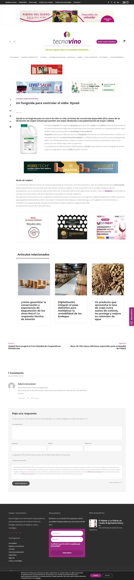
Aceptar (95, 575)
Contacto (76, 2)
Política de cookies (46, 2)
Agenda (79, 57)
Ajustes (107, 575)
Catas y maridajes (90, 57)
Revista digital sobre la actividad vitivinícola (67, 49)
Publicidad (23, 2)
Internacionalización (57, 57)
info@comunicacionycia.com (95, 472)
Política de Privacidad (27, 474)
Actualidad (14, 57)
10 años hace (21, 398)
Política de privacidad (63, 2)
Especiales (71, 57)
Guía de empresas (116, 57)
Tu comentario (17, 424)
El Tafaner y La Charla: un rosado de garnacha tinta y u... (111, 523)
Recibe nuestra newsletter (107, 42)
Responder (36, 398)
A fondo (43, 57)
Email (50, 443)
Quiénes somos (11, 2)
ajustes (38, 578)
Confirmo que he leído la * (65, 545)
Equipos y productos (29, 57)
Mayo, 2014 (19, 112)
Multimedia (103, 57)
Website (88, 443)
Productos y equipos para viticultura (27, 98)
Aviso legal (33, 2)
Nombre (15, 443)
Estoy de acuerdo (20, 460)
